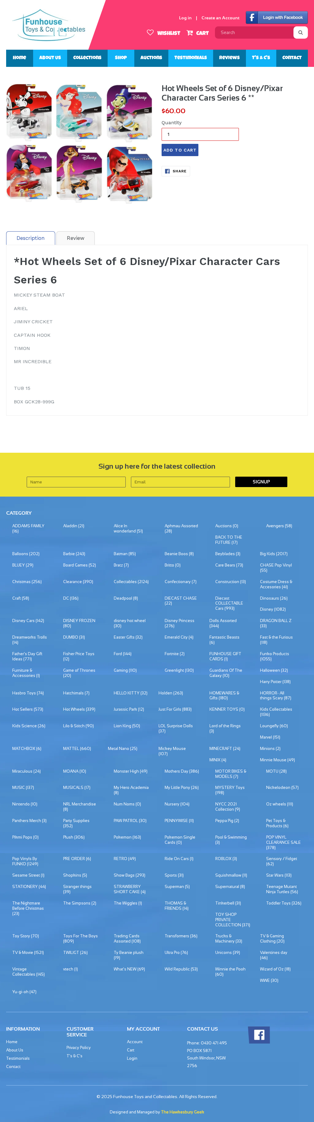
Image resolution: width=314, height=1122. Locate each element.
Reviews (229, 58)
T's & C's (261, 58)
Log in (185, 17)
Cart (202, 34)
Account (135, 1041)
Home (19, 58)
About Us (50, 58)
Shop (121, 58)
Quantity (172, 122)
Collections (87, 58)
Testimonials (190, 58)
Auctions (151, 58)
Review (75, 238)
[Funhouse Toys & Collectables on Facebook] (258, 1042)
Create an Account (220, 17)
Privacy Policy (79, 1047)
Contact (292, 58)
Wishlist (168, 34)
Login (132, 1058)
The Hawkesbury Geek (182, 1112)
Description (31, 238)
